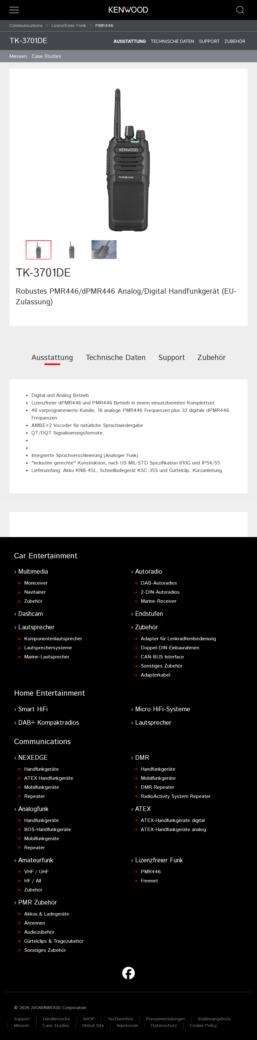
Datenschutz (164, 1025)
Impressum (127, 1025)
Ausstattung (129, 41)
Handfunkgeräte (41, 769)
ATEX (143, 809)
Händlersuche (56, 1019)
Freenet (149, 881)
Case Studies (55, 1025)
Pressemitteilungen (165, 1019)
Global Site (93, 1025)
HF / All (32, 881)
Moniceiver (36, 583)
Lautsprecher (36, 627)
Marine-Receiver (158, 601)
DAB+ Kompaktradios (48, 723)
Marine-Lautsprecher (46, 657)
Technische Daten (172, 41)
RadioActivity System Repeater (176, 796)
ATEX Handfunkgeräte (48, 778)
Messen (18, 56)
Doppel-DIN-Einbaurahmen (170, 648)
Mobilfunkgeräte (41, 787)
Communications (26, 26)
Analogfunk (33, 809)
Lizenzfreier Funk (69, 26)
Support (209, 41)
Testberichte (120, 1019)
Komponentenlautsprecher (53, 638)
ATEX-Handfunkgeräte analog (173, 829)
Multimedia (33, 571)
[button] (14, 10)
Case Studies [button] (46, 56)
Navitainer (35, 592)
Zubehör (234, 41)
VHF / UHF (36, 871)
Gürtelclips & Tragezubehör (53, 941)
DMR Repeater (157, 787)
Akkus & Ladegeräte (46, 914)
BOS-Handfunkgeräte (47, 829)
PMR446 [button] (104, 26)
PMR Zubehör (37, 902)
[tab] (52, 362)
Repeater (34, 796)
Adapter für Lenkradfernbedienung (178, 638)
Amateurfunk (35, 860)
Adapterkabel (155, 675)
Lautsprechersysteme (48, 648)
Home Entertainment (49, 693)
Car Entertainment (45, 556)
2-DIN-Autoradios (160, 592)
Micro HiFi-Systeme (162, 709)
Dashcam (30, 614)
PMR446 (151, 871)
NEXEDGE (33, 758)
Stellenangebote (214, 1019)
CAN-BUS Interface (162, 657)
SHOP (89, 1019)
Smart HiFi (33, 709)
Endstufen (149, 614)
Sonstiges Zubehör (161, 666)
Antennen (34, 923)
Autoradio (148, 571)
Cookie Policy (203, 1025)
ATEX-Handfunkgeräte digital (173, 820)
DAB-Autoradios (159, 583)
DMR (142, 758)
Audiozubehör (39, 932)
